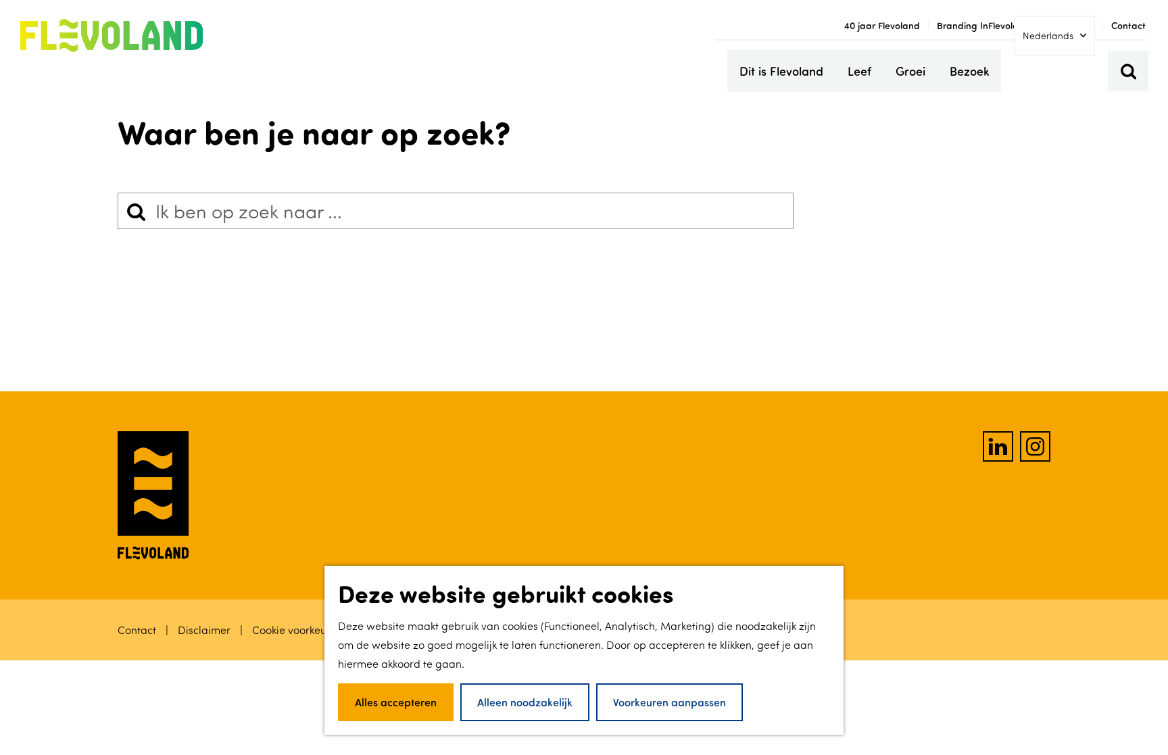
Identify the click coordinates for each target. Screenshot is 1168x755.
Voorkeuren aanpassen (669, 702)
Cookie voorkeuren (297, 630)
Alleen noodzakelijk (525, 702)
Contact (1128, 25)
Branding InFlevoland (983, 25)
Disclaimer (205, 630)
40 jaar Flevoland (882, 25)
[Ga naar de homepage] (111, 36)
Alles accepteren (396, 702)
